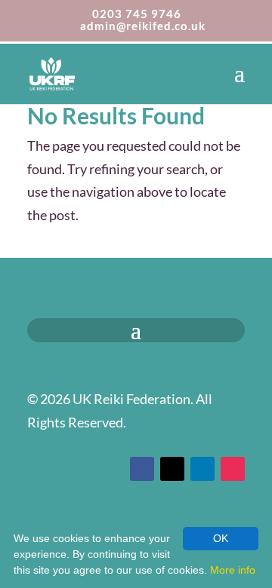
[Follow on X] (172, 469)
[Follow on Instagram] (233, 469)
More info (232, 570)
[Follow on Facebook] (142, 469)
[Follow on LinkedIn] (202, 469)
